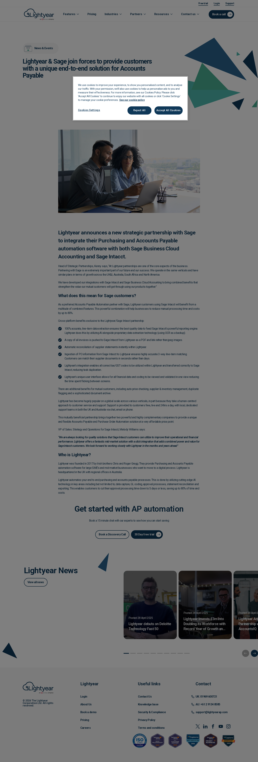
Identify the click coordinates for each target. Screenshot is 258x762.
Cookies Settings (89, 110)
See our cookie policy (132, 100)
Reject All (139, 110)
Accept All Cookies (168, 110)
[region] (130, 98)
